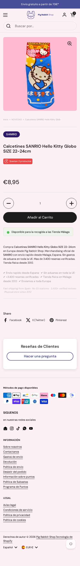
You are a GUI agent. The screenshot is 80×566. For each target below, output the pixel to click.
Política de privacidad (16, 515)
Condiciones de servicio (17, 510)
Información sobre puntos (19, 476)
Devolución (10, 461)
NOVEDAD (17, 119)
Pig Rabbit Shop (45, 537)
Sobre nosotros (12, 447)
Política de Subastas (15, 482)
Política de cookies (14, 520)
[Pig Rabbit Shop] (40, 15)
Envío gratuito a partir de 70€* (40, 4)
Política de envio (13, 467)
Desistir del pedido (14, 472)
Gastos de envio (13, 457)
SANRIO (11, 134)
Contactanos (11, 451)
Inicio (5, 119)
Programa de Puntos (15, 487)
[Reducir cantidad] (8, 203)
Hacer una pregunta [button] (40, 356)
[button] (72, 15)
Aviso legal (9, 505)
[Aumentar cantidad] (71, 203)
